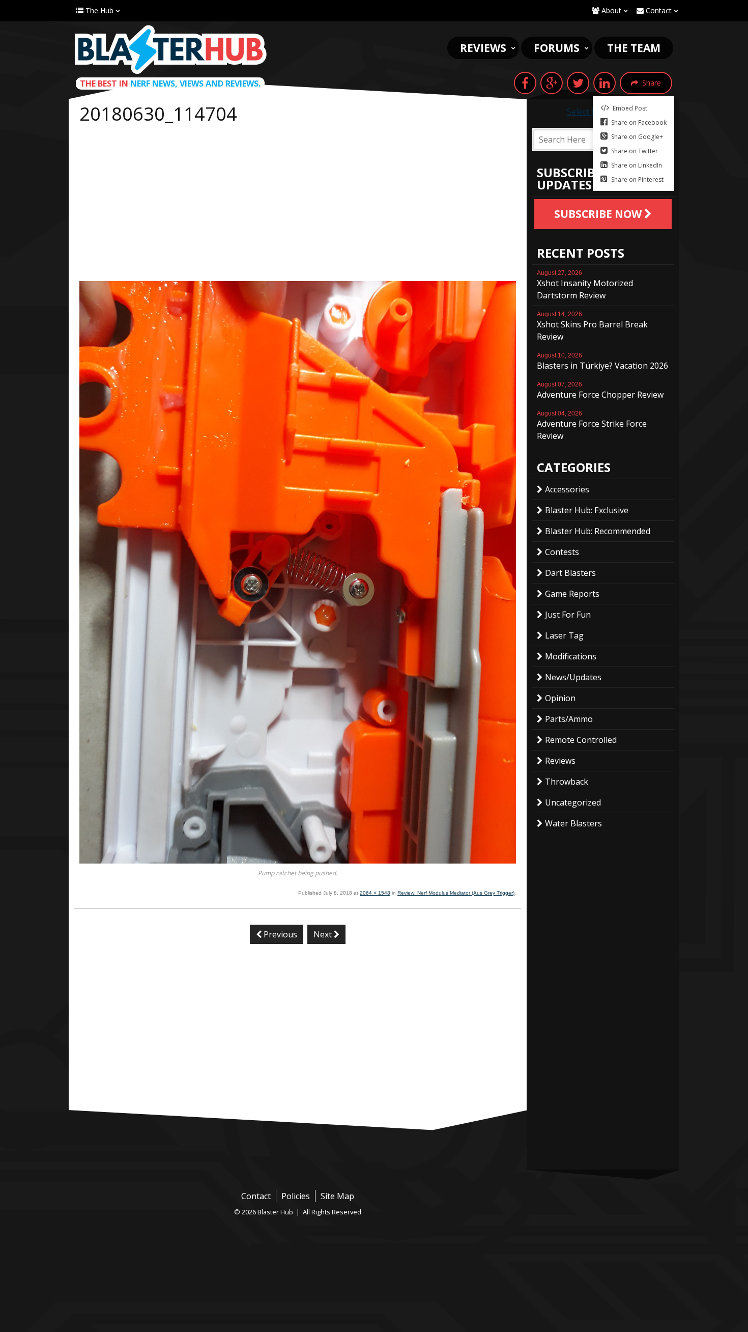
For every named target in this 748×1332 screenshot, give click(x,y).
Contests (562, 552)
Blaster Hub (170, 49)
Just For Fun (568, 614)
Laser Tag (564, 635)
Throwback (566, 781)
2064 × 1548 (375, 893)
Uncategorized (573, 802)
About (610, 10)
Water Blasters (573, 823)
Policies (295, 1196)
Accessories (567, 489)
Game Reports (572, 593)
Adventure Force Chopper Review (600, 390)
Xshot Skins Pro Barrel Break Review (592, 326)
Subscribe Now (599, 214)
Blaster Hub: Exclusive (586, 510)
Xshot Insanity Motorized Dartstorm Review (585, 285)
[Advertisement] (297, 204)
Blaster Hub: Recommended (597, 531)
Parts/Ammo (569, 719)
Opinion (560, 698)
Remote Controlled (581, 739)
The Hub (98, 10)
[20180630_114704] (297, 860)
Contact (658, 10)
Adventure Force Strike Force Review (592, 425)
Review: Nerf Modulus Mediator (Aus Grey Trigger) (455, 893)
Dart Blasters (570, 572)
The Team (633, 48)
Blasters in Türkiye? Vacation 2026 (602, 361)
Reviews (483, 48)
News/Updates (573, 677)
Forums (557, 48)
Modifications (570, 656)
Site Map (337, 1196)
